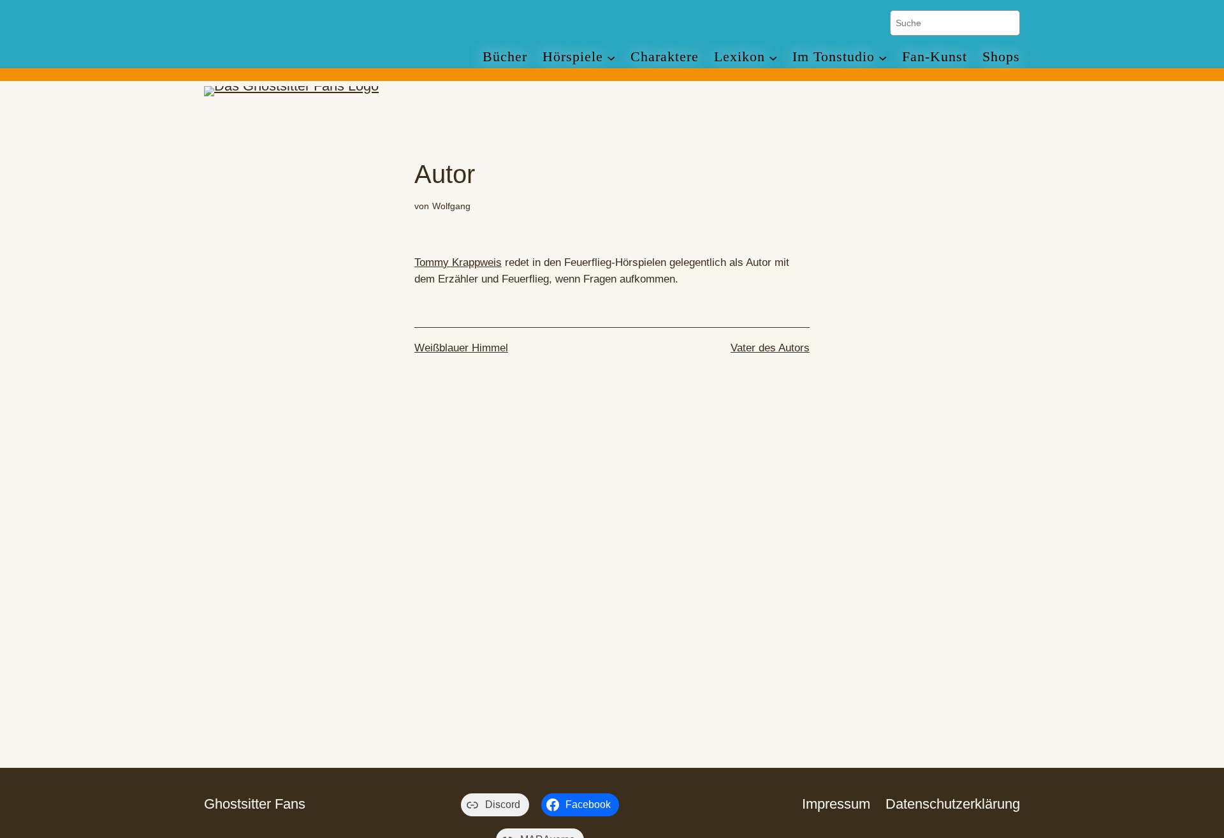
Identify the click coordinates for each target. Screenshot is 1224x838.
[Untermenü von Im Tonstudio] (882, 57)
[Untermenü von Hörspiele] (611, 57)
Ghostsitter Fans (254, 804)
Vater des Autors (770, 348)
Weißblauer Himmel (461, 348)
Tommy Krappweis (458, 262)
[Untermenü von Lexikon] (773, 57)
